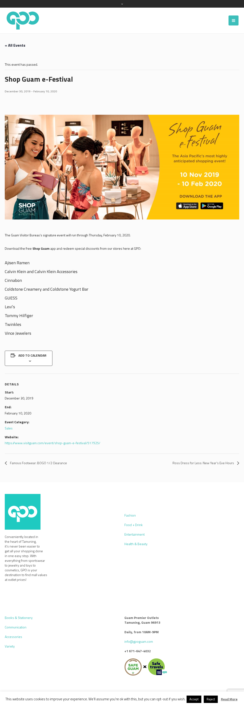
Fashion (130, 515)
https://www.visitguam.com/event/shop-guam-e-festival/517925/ (52, 442)
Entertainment (134, 534)
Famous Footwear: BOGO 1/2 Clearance (38, 462)
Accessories (13, 636)
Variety (10, 646)
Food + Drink (133, 524)
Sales (9, 428)
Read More (229, 699)
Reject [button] (211, 699)
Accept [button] (193, 699)
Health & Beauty (135, 543)
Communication (15, 627)
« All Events (15, 45)
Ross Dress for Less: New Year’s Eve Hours (204, 462)
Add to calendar (32, 355)
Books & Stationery (19, 617)
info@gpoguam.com (138, 641)
